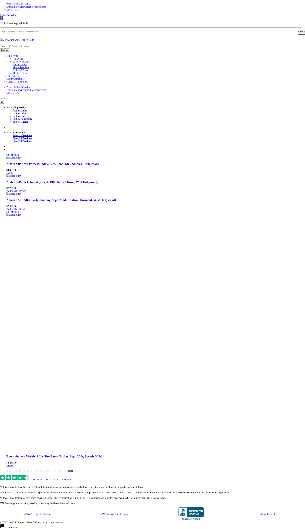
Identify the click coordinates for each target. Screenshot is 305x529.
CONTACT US (59, 471)
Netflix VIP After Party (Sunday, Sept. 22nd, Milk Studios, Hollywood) (52, 164)
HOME (9, 471)
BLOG (30, 471)
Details (9, 173)
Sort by (20, 110)
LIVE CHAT (13, 9)
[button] (152, 526)
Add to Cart (12, 191)
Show (22, 135)
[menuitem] (155, 4)
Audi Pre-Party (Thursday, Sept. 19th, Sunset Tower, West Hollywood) (52, 182)
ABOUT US (20, 471)
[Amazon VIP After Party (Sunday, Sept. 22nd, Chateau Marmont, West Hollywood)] (155, 193)
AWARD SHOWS (43, 471)
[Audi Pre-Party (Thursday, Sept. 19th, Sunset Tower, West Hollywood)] (155, 175)
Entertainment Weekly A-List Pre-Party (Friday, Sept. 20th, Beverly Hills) (54, 456)
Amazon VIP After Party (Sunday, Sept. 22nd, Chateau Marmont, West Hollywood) (61, 200)
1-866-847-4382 (8, 15)
